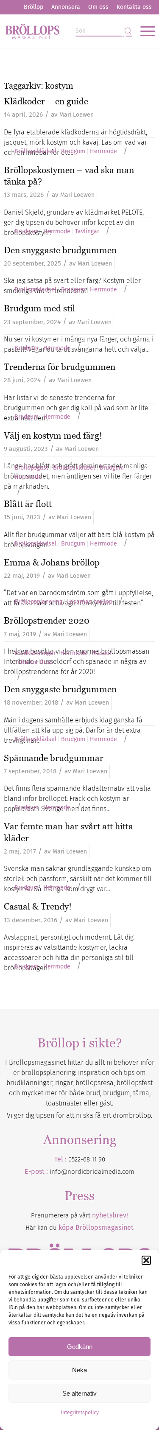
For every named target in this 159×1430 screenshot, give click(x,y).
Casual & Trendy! (38, 906)
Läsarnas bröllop (89, 602)
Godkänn (79, 1346)
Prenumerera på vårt (79, 1215)
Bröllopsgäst (31, 468)
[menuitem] (33, 7)
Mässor (102, 653)
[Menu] (143, 31)
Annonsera (65, 7)
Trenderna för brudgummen (59, 366)
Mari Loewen (76, 114)
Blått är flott (28, 503)
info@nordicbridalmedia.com (92, 1171)
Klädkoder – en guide (46, 101)
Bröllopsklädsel (35, 151)
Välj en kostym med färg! (53, 435)
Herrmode (103, 151)
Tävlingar (87, 232)
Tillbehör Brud (33, 663)
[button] (146, 1260)
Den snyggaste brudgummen (60, 250)
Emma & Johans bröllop (52, 562)
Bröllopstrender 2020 (46, 620)
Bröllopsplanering (38, 602)
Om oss (98, 7)
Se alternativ (79, 1393)
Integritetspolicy (80, 1413)
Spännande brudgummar (53, 758)
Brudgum (73, 151)
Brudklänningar (35, 653)
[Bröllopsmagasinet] (64, 31)
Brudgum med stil (39, 308)
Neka (79, 1370)
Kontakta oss (134, 7)
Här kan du (79, 1227)
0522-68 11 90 (86, 1159)
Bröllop (33, 7)
